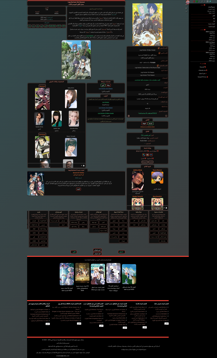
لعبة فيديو (137, 80)
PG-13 (59, 26)
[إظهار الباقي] (147, 208)
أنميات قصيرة (212, 9)
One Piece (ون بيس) (162, 311)
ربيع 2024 (212, 46)
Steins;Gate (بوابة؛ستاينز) (119, 318)
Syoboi (151, 162)
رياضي (83, 222)
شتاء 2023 (212, 33)
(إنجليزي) (149, 158)
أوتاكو (34, 228)
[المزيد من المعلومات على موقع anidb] (147, 154)
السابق (121, 252)
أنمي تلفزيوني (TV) (145, 135)
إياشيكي (43, 245)
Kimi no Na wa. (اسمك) (96, 322)
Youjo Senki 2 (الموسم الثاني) (137, 311)
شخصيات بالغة (145, 80)
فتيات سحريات (154, 236)
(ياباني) (142, 158)
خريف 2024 (212, 50)
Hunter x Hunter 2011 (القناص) (117, 324)
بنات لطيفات (34, 224)
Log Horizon (90, 35)
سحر (33, 26)
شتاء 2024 (212, 44)
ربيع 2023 (212, 35)
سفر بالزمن (154, 224)
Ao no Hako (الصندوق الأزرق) (159, 320)
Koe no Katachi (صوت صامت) (94, 313)
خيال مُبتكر (163, 241)
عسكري (94, 226)
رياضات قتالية (74, 222)
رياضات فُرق (74, 226)
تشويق (114, 220)
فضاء (134, 224)
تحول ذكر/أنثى (163, 236)
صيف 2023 (212, 37)
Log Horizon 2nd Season (106, 88)
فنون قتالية (103, 226)
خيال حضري (154, 220)
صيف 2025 (212, 58)
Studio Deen (52, 26)
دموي (123, 236)
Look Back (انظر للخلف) (96, 316)
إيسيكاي (163, 228)
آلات (134, 220)
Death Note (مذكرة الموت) (41, 312)
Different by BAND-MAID (147, 127)
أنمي (42, 26)
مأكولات (34, 241)
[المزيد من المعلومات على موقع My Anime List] (151, 154)
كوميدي (34, 220)
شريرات (123, 241)
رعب (123, 232)
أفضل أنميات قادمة (141, 304)
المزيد (78, 189)
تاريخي (154, 232)
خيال (150, 80)
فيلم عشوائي (97, 254)
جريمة (114, 228)
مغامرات (154, 80)
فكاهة (34, 232)
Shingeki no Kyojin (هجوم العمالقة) (39, 309)
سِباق (83, 226)
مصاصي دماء (114, 236)
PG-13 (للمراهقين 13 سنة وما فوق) (147, 113)
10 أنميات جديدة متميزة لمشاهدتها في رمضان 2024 (82, 288)
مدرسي (43, 224)
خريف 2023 (212, 40)
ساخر (43, 232)
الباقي (166, 323)
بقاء (114, 224)
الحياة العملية (43, 236)
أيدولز (63, 224)
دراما (123, 220)
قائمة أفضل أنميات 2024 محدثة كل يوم (69, 304)
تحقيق (123, 228)
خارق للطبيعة (163, 232)
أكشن (158, 80)
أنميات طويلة (212, 13)
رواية (108, 85)
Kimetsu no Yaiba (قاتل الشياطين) (39, 320)
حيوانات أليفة (43, 228)
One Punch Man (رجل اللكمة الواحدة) (38, 318)
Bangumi (144, 162)
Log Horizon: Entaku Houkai (106, 113)
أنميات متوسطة (211, 11)
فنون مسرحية (54, 220)
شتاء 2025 (212, 54)
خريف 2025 (212, 60)
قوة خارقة (94, 222)
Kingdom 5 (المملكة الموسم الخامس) (70, 320)
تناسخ (154, 228)
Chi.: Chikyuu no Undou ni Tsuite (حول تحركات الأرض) (66, 318)
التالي (74, 252)
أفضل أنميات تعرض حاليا (161, 304)
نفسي (114, 232)
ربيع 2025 (212, 56)
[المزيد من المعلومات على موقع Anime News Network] (143, 154)
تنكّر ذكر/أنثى (34, 245)
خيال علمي (143, 220)
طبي (34, 236)
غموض (123, 224)
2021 (63, 26)
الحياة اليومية (43, 220)
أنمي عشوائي (97, 250)
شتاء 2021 (28, 26)
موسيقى (63, 220)
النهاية (144, 123)
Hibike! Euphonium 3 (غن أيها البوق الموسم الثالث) (67, 315)
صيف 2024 (212, 48)
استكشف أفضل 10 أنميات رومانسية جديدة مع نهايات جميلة (113, 288)
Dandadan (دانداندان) (161, 314)
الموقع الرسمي (153, 151)
